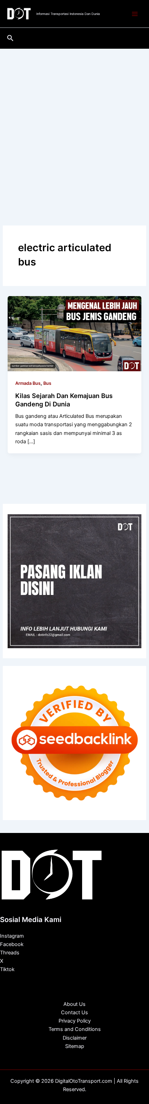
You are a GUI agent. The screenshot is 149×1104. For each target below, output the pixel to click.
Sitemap (74, 1046)
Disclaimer (75, 1038)
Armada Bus (28, 383)
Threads (9, 953)
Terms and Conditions (75, 1029)
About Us (74, 1004)
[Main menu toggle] (135, 14)
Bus (47, 383)
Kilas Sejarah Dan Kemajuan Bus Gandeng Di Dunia (64, 400)
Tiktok (7, 969)
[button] (10, 38)
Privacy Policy (75, 1021)
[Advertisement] (74, 127)
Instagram (12, 936)
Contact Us (74, 1012)
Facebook (12, 944)
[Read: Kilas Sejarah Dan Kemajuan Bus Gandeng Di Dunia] (74, 333)
